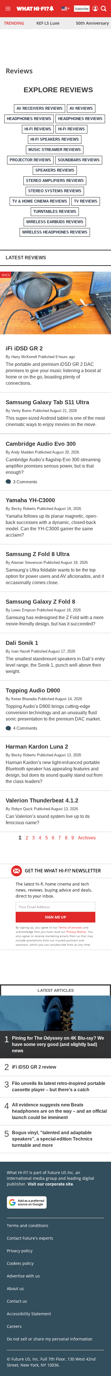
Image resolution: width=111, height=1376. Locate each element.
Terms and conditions (27, 1225)
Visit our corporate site (50, 1184)
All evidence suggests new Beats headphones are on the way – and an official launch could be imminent (59, 1111)
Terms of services (70, 927)
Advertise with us (23, 1276)
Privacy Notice (76, 932)
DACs (6, 275)
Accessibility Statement (29, 1313)
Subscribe (82, 9)
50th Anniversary (92, 23)
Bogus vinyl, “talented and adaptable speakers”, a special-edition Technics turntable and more (52, 1139)
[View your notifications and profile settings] (51, 8)
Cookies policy (20, 1263)
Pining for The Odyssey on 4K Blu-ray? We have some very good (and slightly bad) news (58, 1044)
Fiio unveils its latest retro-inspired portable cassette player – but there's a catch (58, 1086)
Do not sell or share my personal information (49, 1339)
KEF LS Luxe (47, 23)
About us (15, 1288)
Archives (87, 838)
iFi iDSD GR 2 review (34, 1067)
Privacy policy (19, 1250)
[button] (103, 8)
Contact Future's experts (30, 1238)
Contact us (17, 1301)
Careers (14, 1326)
